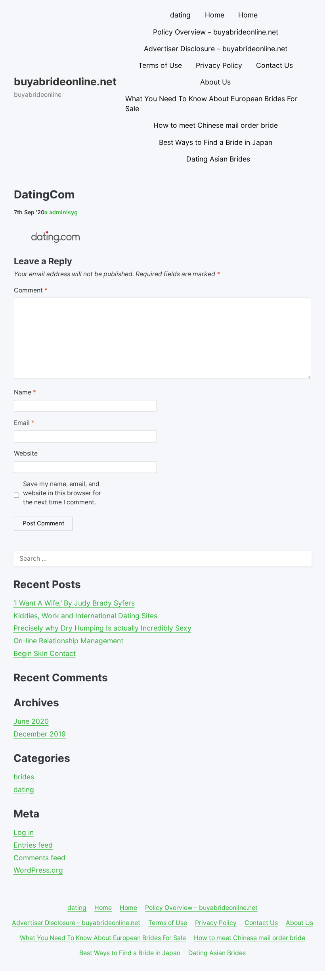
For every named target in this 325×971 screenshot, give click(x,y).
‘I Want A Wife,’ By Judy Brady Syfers (74, 603)
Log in (23, 832)
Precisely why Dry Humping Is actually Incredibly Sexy (102, 628)
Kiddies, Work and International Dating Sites (85, 615)
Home (214, 15)
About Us (215, 82)
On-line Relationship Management (68, 640)
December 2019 (39, 734)
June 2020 (31, 721)
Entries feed (33, 845)
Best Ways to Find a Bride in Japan (215, 142)
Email (24, 423)
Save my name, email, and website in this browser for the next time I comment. (62, 493)
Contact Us (274, 65)
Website (26, 453)
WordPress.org (38, 870)
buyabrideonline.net (65, 81)
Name (25, 392)
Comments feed (39, 858)
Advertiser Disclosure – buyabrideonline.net (215, 48)
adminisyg (61, 212)
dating (180, 15)
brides (23, 777)
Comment (31, 290)
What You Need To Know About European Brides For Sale (211, 103)
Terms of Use (160, 65)
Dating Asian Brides (218, 159)
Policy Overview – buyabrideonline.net (215, 32)
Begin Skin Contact (44, 653)
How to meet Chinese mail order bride (215, 125)
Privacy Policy (219, 65)
